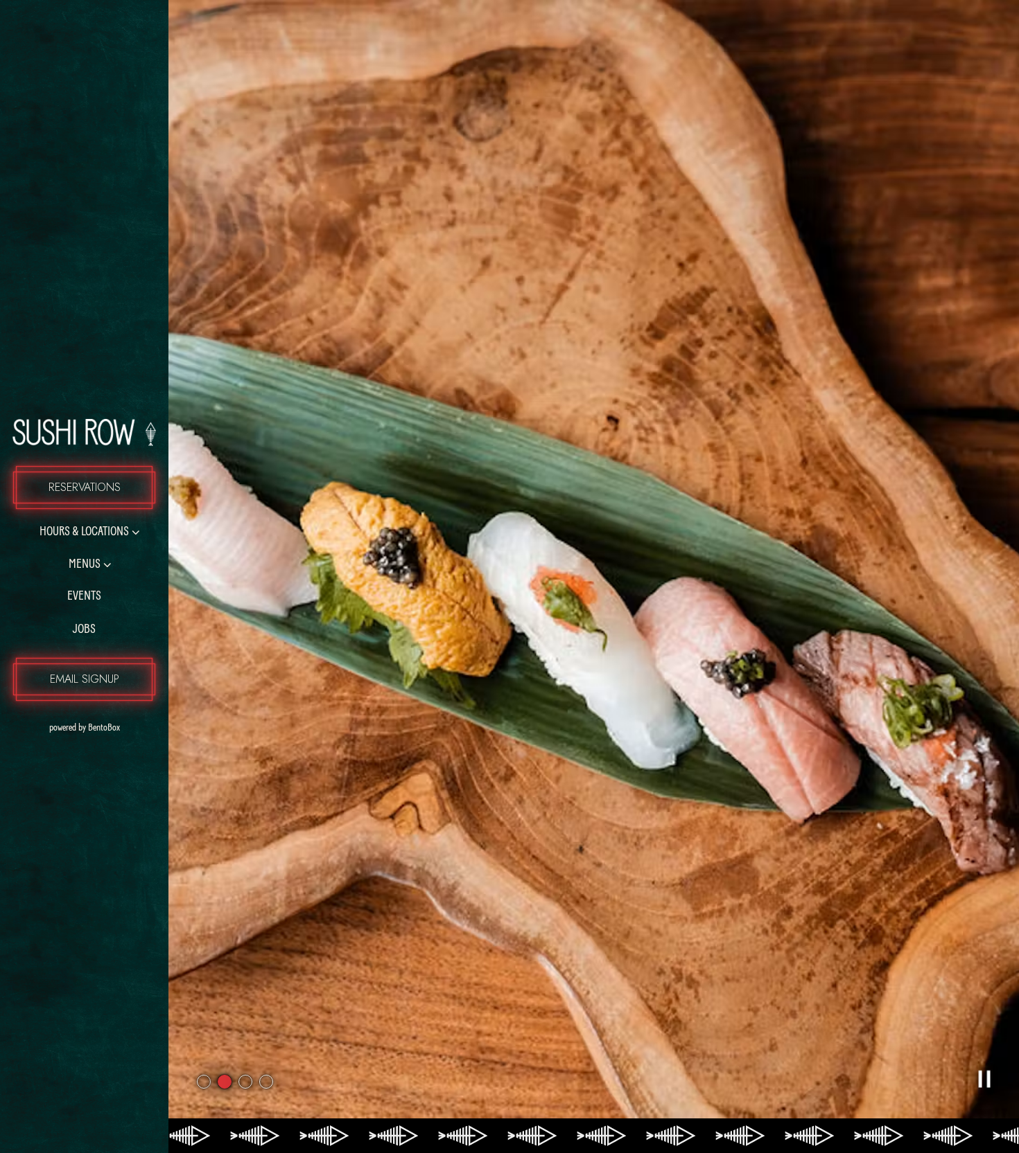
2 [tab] (225, 1082)
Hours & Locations (84, 532)
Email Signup (84, 679)
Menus (85, 565)
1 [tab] (204, 1082)
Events (84, 597)
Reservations (85, 487)
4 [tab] (266, 1082)
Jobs (84, 630)
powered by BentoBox (108, 727)
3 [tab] (245, 1082)
